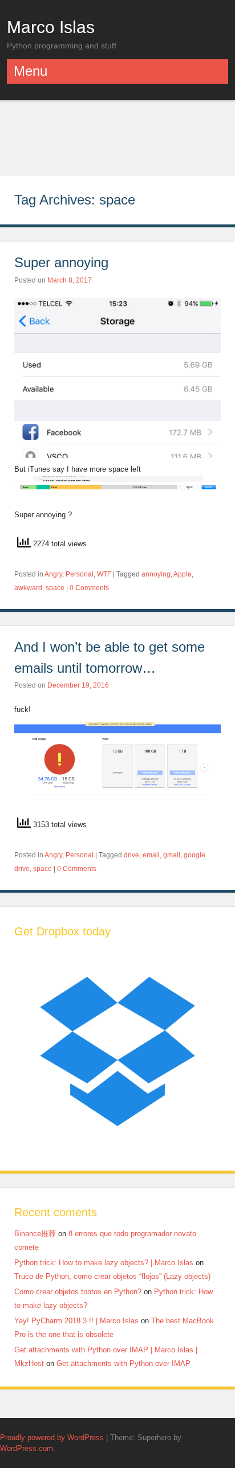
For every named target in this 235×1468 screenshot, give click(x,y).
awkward (28, 587)
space (55, 587)
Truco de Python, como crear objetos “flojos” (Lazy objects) (112, 1276)
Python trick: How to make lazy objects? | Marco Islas (103, 1262)
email (151, 855)
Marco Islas (51, 26)
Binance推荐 (35, 1233)
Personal (80, 574)
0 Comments (89, 587)
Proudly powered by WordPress (52, 1437)
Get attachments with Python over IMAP (123, 1363)
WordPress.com (26, 1448)
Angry (53, 574)
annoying (156, 574)
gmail (171, 855)
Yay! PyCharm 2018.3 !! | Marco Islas (76, 1320)
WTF (104, 574)
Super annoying (63, 262)
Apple (182, 574)
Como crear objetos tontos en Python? (77, 1291)
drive (131, 855)
